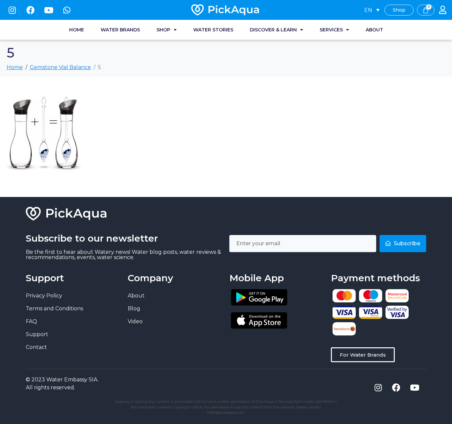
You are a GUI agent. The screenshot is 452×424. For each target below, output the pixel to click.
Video (135, 321)
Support (37, 334)
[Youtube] (48, 10)
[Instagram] (12, 10)
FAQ (31, 321)
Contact (36, 347)
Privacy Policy (44, 295)
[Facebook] (30, 10)
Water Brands (120, 30)
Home (76, 30)
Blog (134, 308)
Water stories (213, 30)
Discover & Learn (273, 30)
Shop (163, 30)
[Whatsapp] (67, 10)
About (374, 30)
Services (331, 30)
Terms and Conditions (54, 308)
